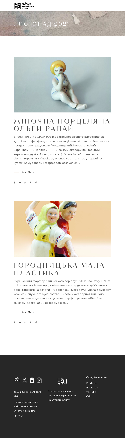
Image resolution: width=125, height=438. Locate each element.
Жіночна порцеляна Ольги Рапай (62, 124)
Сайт (88, 396)
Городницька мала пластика (59, 269)
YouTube (91, 392)
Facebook (91, 383)
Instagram (92, 387)
